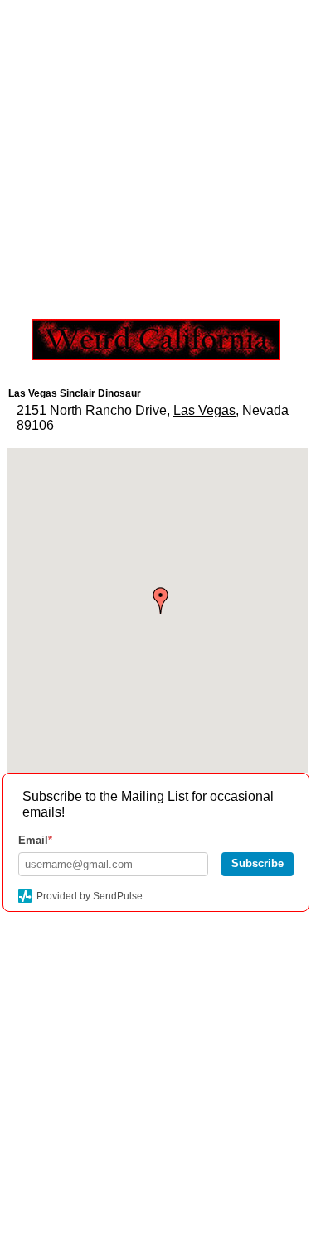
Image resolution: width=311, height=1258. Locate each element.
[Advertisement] (155, 155)
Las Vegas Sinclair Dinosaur (74, 393)
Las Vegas (204, 410)
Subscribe (257, 863)
